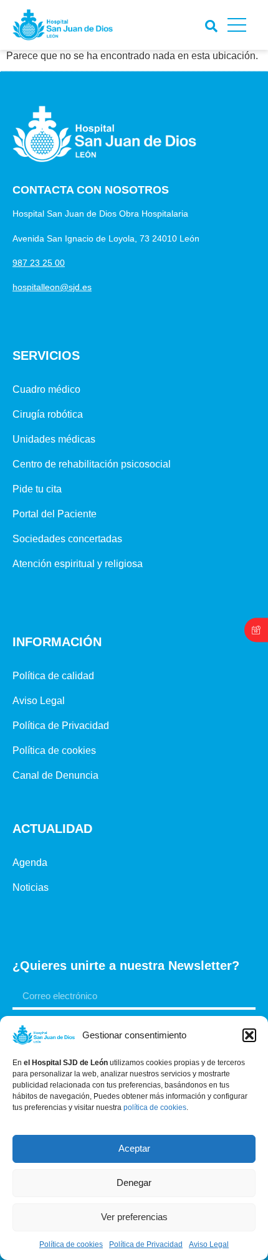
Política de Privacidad (146, 1244)
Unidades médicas (53, 439)
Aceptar (134, 1148)
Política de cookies (71, 1244)
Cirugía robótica (47, 414)
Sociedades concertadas (67, 539)
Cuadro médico (46, 389)
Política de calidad (53, 675)
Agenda (29, 862)
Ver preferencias (134, 1216)
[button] (249, 1035)
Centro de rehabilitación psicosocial (91, 464)
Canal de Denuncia (55, 775)
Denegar (134, 1182)
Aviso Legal (209, 1244)
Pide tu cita (37, 489)
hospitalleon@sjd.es (52, 287)
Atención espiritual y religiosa (77, 563)
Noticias (30, 887)
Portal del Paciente (54, 514)
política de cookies (154, 1107)
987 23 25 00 (38, 263)
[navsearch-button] (208, 23)
